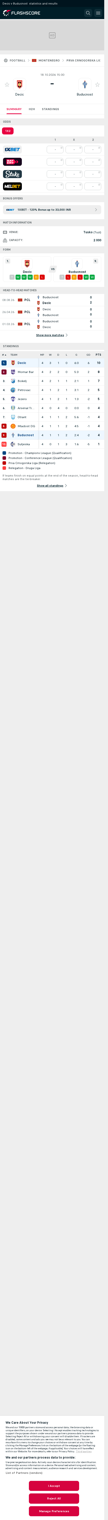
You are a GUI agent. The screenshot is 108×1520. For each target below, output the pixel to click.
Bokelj (22, 381)
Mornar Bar (26, 372)
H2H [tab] (32, 109)
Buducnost (85, 94)
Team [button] (14, 354)
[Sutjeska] (13, 444)
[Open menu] (98, 13)
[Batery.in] (12, 162)
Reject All (54, 1498)
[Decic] (13, 362)
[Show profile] (19, 84)
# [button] (3, 354)
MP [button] (42, 354)
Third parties (84, 1451)
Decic (19, 94)
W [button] (50, 354)
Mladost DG (26, 426)
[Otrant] (13, 417)
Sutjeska (24, 444)
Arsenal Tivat (27, 408)
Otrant (22, 417)
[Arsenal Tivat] (13, 408)
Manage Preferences (54, 1511)
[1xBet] (12, 149)
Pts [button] (98, 354)
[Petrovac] (13, 390)
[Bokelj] (13, 381)
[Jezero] (13, 399)
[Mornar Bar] (13, 371)
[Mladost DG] (13, 426)
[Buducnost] (13, 435)
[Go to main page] (25, 13)
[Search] (88, 13)
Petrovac (24, 390)
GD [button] (88, 354)
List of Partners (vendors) (24, 1473)
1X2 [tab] (8, 131)
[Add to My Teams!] (7, 85)
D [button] (58, 354)
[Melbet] (12, 186)
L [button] (66, 354)
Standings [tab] (50, 109)
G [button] (76, 354)
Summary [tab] (14, 109)
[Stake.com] (12, 174)
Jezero (22, 399)
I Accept (54, 1486)
